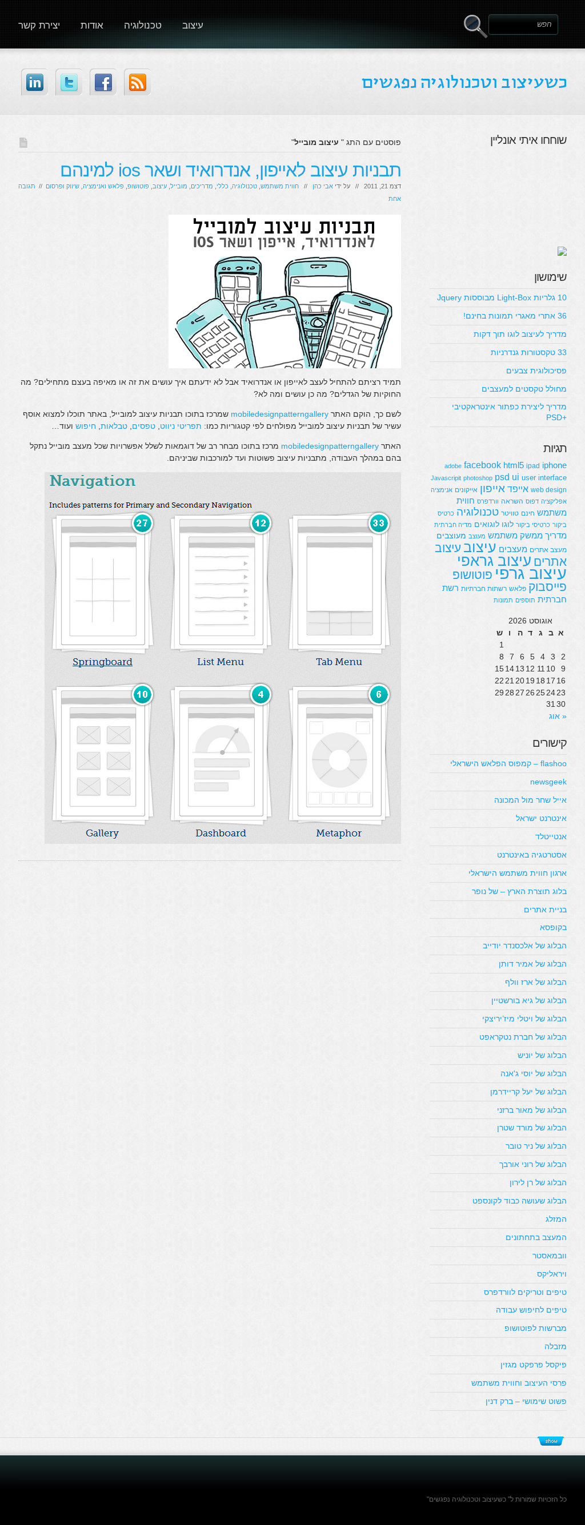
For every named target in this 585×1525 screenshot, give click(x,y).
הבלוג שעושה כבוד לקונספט (519, 1200)
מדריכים (202, 186)
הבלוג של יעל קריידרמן (528, 1091)
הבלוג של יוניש (542, 1055)
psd (502, 477)
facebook (482, 465)
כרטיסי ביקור (533, 524)
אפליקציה (554, 501)
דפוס (532, 501)
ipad (533, 466)
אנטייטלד (551, 836)
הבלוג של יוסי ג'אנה (533, 1073)
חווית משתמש (280, 186)
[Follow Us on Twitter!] (68, 82)
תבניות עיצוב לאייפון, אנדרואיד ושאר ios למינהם (230, 170)
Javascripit (446, 477)
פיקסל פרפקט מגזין (533, 1364)
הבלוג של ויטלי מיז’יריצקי (524, 1018)
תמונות (503, 600)
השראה (512, 501)
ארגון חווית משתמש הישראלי (517, 873)
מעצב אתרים (548, 550)
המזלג (556, 1219)
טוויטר (510, 513)
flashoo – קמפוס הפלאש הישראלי (508, 763)
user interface (544, 477)
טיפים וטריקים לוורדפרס (525, 1292)
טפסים (143, 425)
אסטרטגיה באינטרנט (532, 854)
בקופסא (553, 927)
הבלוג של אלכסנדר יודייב (525, 945)
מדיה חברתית (453, 524)
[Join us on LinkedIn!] (34, 82)
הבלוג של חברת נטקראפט (523, 1036)
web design (549, 490)
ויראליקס (552, 1273)
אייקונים (466, 490)
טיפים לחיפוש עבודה (531, 1309)
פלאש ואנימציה (103, 186)
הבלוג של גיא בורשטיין (529, 1000)
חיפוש (85, 425)
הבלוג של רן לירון (538, 1182)
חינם (528, 513)
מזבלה (555, 1346)
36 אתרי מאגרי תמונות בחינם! (515, 315)
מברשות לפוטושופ (535, 1328)
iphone (554, 465)
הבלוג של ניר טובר (536, 1145)
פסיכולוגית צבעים (536, 370)
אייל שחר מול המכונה (530, 799)
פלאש (517, 589)
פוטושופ (138, 186)
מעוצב (477, 536)
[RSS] (137, 82)
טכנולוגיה (143, 25)
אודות (92, 25)
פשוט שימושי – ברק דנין (526, 1401)
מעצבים (513, 549)
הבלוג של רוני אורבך (533, 1164)
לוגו (508, 524)
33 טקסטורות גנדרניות (529, 352)
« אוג (558, 716)
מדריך (556, 535)
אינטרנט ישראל (541, 818)
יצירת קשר (39, 25)
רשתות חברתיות (484, 589)
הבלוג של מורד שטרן (532, 1127)
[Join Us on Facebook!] (103, 82)
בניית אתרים (545, 909)
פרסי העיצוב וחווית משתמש (519, 1382)
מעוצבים (451, 535)
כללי (223, 186)
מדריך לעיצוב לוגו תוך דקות (520, 334)
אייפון (492, 488)
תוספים (525, 600)
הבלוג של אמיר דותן (533, 963)
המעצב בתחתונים (536, 1237)
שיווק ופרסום (62, 186)
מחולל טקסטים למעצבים (524, 388)
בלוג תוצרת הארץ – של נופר (519, 891)
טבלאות (114, 425)
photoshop (477, 477)
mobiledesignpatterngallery (279, 414)
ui (515, 477)
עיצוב (192, 25)
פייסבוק (547, 586)
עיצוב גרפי (531, 573)
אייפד (517, 489)
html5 (513, 465)
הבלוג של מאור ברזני (532, 1109)
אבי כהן (322, 186)
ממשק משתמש (515, 535)
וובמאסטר (549, 1255)
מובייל (178, 186)
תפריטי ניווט (181, 425)
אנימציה (441, 489)
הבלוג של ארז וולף (536, 982)
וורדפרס (488, 501)
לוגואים (486, 524)
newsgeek (548, 781)
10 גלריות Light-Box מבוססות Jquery (502, 297)
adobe (453, 465)
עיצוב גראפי (494, 560)
